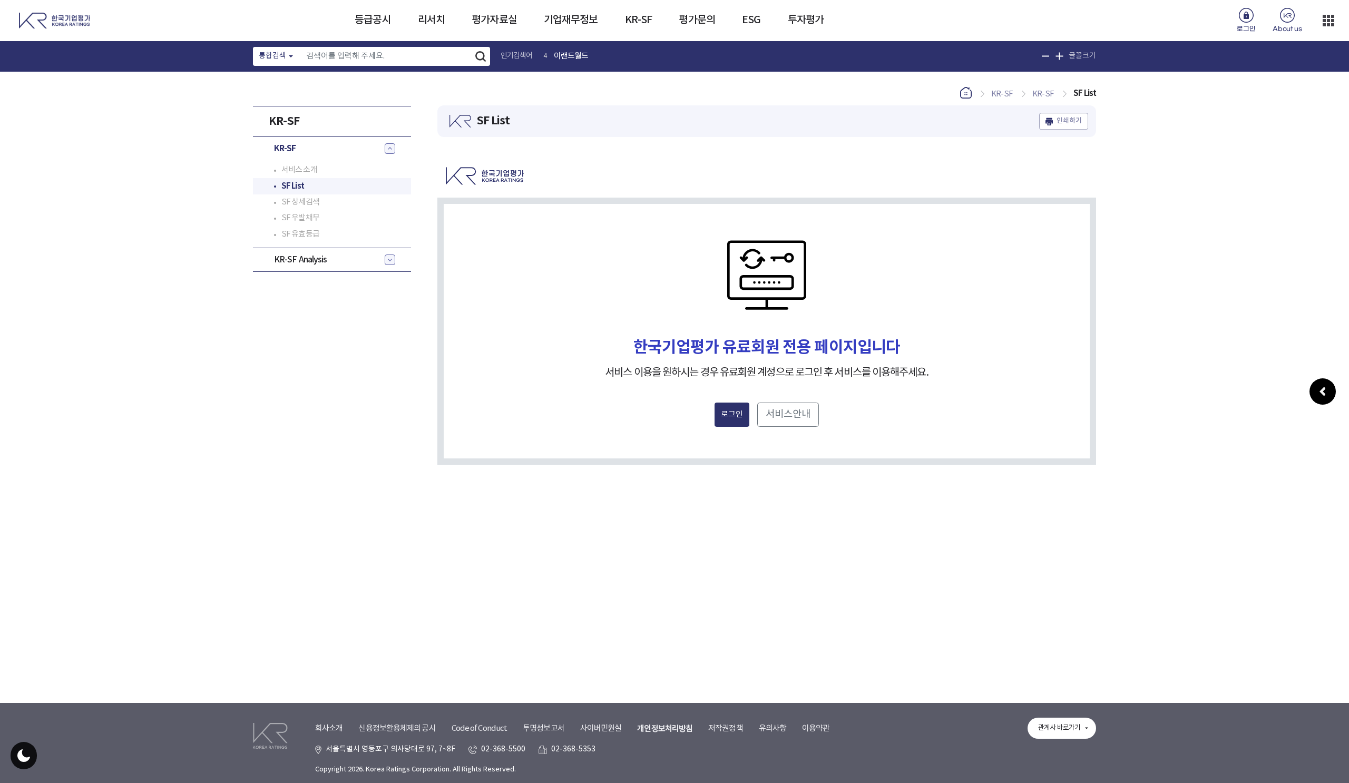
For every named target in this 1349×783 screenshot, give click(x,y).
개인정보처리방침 (664, 728)
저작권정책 (725, 728)
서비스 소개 (299, 169)
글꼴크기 (1082, 56)
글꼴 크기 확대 (1059, 56)
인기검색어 (517, 56)
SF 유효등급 (300, 234)
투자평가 (806, 20)
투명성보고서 (543, 728)
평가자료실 (494, 20)
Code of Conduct (479, 728)
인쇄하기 (1069, 121)
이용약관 (815, 728)
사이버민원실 (601, 728)
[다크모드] (24, 755)
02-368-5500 (503, 749)
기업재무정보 (571, 20)
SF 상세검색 (300, 202)
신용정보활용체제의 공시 (396, 728)
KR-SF (638, 20)
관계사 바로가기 (1059, 728)
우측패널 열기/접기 (1322, 391)
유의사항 (772, 728)
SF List (292, 186)
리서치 (431, 20)
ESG (751, 20)
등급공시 (372, 20)
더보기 (1328, 20)
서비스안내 (788, 414)
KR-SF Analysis (300, 260)
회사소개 (329, 728)
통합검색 (272, 56)
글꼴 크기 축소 (1045, 56)
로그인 (1246, 29)
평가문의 (697, 20)
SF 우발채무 (300, 217)
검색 (480, 56)
